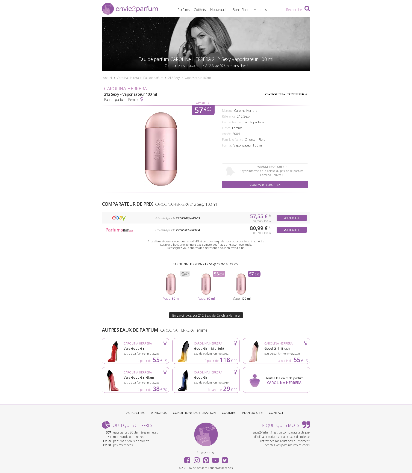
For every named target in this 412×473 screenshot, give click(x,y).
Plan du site (252, 412)
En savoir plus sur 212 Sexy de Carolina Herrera (206, 315)
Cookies (228, 412)
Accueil (107, 78)
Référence (228, 116)
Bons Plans (241, 9)
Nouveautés (219, 9)
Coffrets (200, 9)
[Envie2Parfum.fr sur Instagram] (196, 458)
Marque (227, 111)
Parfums (183, 9)
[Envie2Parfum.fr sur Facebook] (187, 458)
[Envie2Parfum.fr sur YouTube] (215, 458)
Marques (260, 9)
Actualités (135, 412)
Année (226, 134)
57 (202, 110)
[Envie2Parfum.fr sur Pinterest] (206, 458)
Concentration (231, 122)
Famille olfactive (232, 140)
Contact (276, 412)
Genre (226, 128)
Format (227, 145)
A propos (159, 412)
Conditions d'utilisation (194, 412)
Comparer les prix (265, 184)
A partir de (203, 103)
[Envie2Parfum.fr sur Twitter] (224, 458)
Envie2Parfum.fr (130, 9)
